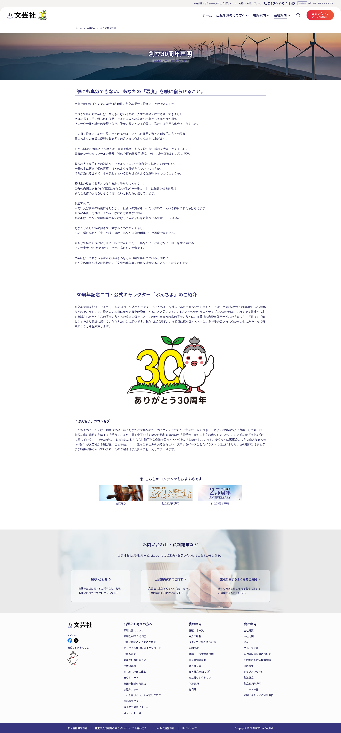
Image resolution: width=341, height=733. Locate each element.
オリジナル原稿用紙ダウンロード (142, 648)
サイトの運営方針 (164, 728)
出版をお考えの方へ (138, 624)
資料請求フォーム (134, 701)
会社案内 (91, 28)
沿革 (246, 642)
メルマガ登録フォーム (136, 706)
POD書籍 (194, 683)
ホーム (78, 28)
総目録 (192, 689)
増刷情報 (194, 648)
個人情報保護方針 (77, 728)
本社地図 (249, 636)
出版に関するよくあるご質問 (140, 642)
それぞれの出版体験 (135, 671)
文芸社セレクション (200, 677)
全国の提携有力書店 (135, 683)
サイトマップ (189, 728)
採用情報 (249, 665)
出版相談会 (130, 654)
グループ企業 (251, 648)
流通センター (131, 689)
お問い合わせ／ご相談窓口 (320, 15)
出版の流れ (130, 665)
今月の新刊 (195, 636)
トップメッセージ (254, 671)
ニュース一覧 (251, 689)
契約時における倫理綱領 (257, 659)
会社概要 (249, 630)
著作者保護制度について (257, 654)
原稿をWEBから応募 (135, 636)
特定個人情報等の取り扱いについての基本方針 (121, 728)
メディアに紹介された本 (202, 642)
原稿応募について (134, 630)
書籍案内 (195, 624)
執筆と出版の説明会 (135, 659)
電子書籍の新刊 (197, 659)
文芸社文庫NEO (197, 671)
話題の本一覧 (196, 630)
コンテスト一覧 (132, 712)
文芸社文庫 (195, 665)
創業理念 (249, 677)
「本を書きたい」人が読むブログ (142, 695)
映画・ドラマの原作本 (201, 654)
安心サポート (131, 677)
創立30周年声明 (252, 683)
